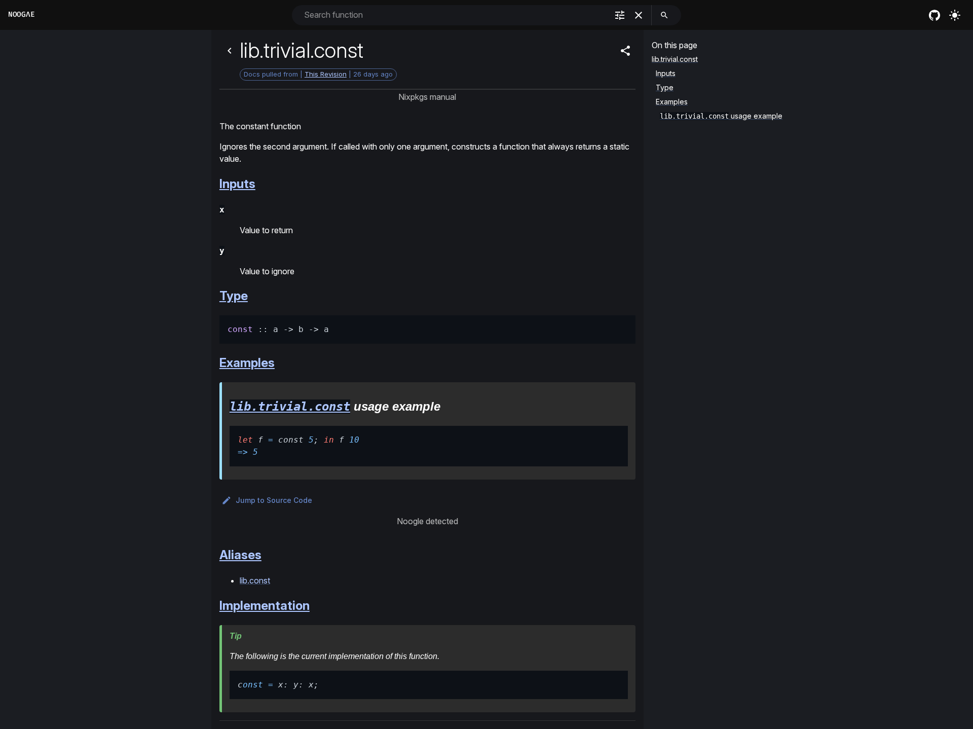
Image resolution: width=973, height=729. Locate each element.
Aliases (240, 555)
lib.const (255, 580)
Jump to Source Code (274, 500)
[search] (664, 15)
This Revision (326, 74)
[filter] (620, 15)
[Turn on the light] (955, 15)
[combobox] (455, 15)
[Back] (229, 51)
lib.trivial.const (290, 406)
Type (233, 295)
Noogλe (21, 14)
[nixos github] (934, 15)
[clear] (638, 15)
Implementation (264, 605)
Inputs (237, 183)
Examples (247, 362)
